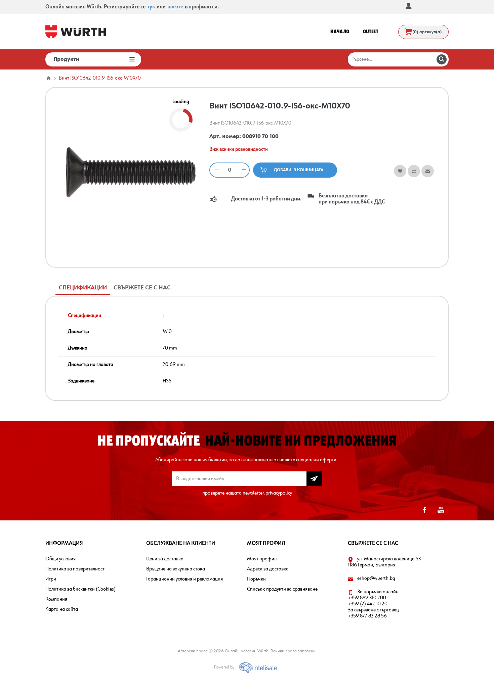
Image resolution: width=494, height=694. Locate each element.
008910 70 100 (260, 136)
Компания (56, 599)
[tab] (82, 288)
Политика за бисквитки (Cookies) (80, 589)
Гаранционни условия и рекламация (184, 579)
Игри (50, 579)
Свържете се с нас (142, 288)
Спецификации (83, 288)
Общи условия (60, 559)
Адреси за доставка (268, 569)
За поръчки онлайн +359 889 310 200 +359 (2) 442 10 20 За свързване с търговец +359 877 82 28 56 (373, 604)
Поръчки (256, 579)
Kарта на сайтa (61, 609)
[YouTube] (440, 510)
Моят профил (262, 559)
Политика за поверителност (75, 569)
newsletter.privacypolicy (267, 493)
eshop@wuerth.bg (376, 578)
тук (151, 7)
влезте (175, 7)
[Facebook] (424, 510)
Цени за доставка (164, 559)
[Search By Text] (442, 59)
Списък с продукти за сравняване (282, 589)
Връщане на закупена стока (175, 569)
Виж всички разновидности (238, 149)
